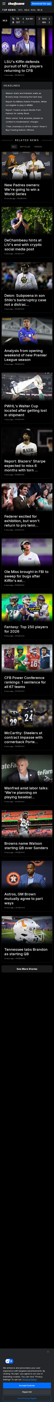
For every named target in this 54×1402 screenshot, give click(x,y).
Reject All (27, 1392)
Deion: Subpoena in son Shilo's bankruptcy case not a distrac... (25, 300)
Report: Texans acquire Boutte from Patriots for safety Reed (23, 112)
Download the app (41, 3)
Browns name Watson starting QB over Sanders (26, 845)
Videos (38, 146)
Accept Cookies (27, 1385)
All (14, 146)
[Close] (48, 1352)
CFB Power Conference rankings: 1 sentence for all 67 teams (25, 682)
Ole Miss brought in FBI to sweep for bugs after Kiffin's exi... (26, 576)
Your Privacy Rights (27, 1398)
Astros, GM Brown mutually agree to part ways (23, 898)
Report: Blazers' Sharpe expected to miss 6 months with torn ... (24, 465)
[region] (27, 1375)
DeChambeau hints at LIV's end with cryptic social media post (23, 244)
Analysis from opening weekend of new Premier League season (25, 355)
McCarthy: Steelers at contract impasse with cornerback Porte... (23, 737)
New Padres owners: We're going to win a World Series (22, 189)
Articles (25, 146)
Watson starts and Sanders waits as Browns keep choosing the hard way (24, 95)
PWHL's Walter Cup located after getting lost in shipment (25, 410)
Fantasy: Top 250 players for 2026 (26, 629)
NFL (20, 10)
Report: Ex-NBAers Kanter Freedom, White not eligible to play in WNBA (26, 103)
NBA (27, 10)
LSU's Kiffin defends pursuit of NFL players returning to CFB (23, 66)
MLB (40, 10)
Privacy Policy (29, 1379)
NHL (33, 10)
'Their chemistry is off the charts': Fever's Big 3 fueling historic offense (26, 128)
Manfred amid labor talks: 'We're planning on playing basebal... (26, 792)
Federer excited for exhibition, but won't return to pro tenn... (21, 520)
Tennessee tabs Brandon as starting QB (26, 951)
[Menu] (4, 3)
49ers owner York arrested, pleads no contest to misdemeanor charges (24, 120)
